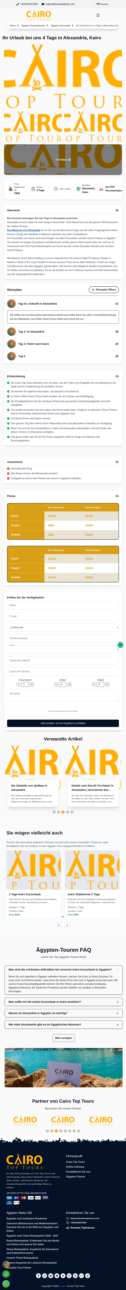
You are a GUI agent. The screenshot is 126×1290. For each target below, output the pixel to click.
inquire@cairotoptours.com (60, 4)
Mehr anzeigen (63, 1038)
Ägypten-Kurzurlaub (60, 25)
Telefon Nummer (19, 638)
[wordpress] (75, 1275)
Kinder (63, 680)
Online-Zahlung (75, 1166)
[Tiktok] (87, 1275)
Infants (100, 680)
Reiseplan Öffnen (106, 289)
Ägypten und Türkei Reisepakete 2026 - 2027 (32, 1235)
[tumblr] (63, 1275)
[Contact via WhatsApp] (6, 1274)
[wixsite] (81, 1275)
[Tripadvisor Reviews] (120, 645)
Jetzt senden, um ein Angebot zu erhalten (63, 723)
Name (13, 605)
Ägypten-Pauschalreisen (33, 25)
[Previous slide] (59, 925)
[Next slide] (67, 925)
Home (13, 25)
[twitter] (50, 1275)
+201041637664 (29, 4)
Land (12, 645)
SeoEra (63, 1286)
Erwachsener (25, 680)
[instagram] (44, 1275)
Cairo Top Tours (75, 1162)
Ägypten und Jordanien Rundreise (26, 1218)
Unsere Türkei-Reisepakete (22, 1258)
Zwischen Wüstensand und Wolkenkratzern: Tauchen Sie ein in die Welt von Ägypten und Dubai (32, 1227)
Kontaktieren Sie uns (78, 1171)
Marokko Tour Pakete (18, 1267)
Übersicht (13, 210)
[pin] (69, 1275)
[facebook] (38, 1275)
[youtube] (56, 1275)
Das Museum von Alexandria (23, 230)
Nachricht (15, 693)
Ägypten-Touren (75, 1176)
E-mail (13, 616)
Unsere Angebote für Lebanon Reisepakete (31, 1262)
